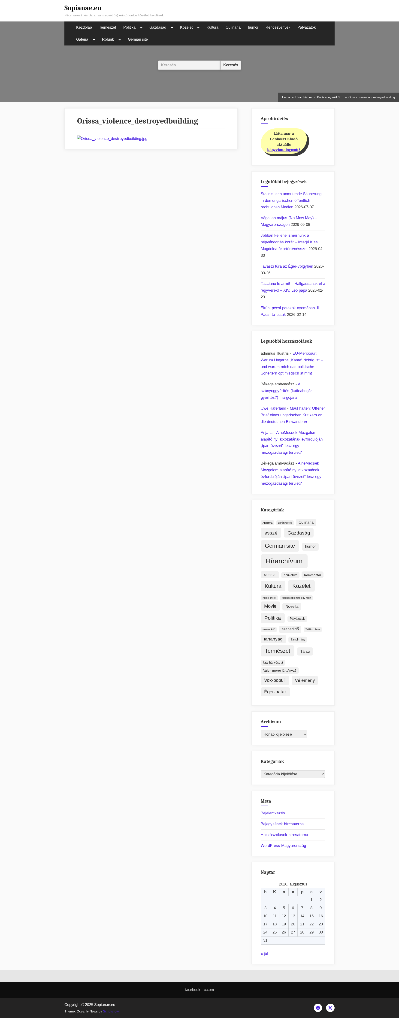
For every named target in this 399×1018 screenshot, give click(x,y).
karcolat (269, 575)
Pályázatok (306, 27)
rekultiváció (269, 629)
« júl (264, 954)
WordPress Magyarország (283, 845)
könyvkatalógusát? (283, 150)
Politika (129, 27)
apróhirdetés (285, 522)
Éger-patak (275, 691)
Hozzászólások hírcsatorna (284, 835)
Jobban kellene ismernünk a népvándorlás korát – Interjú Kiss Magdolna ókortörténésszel (289, 242)
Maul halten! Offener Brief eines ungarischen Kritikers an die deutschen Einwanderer (293, 415)
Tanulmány (298, 639)
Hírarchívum (284, 561)
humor (253, 27)
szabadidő (290, 629)
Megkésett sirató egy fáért (296, 597)
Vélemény (305, 680)
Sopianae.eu (83, 8)
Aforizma (267, 522)
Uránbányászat (273, 662)
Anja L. (267, 432)
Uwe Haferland (273, 408)
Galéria (82, 39)
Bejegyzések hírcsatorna (282, 824)
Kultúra (212, 27)
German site (138, 39)
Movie (270, 606)
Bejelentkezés (273, 813)
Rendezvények (278, 27)
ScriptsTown (112, 1011)
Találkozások (312, 629)
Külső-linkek (269, 597)
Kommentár (312, 575)
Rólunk (108, 39)
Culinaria (233, 27)
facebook (192, 990)
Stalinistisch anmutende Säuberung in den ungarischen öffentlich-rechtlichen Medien (291, 200)
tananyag (273, 639)
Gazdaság (157, 27)
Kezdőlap (84, 27)
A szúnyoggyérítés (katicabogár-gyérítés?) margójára (287, 391)
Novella (291, 606)
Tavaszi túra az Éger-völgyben (287, 266)
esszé (271, 533)
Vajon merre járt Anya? (279, 670)
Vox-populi (274, 680)
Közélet (186, 27)
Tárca (305, 651)
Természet (107, 27)
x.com (209, 990)
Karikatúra (290, 575)
